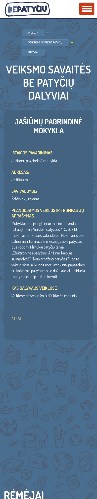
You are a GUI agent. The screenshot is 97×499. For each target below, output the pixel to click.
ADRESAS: (20, 172)
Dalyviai (33, 52)
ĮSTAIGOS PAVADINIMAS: (32, 153)
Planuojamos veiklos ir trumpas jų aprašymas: (47, 213)
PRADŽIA (33, 33)
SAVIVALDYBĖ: (24, 191)
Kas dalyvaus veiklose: (34, 288)
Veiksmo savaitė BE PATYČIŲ (45, 42)
